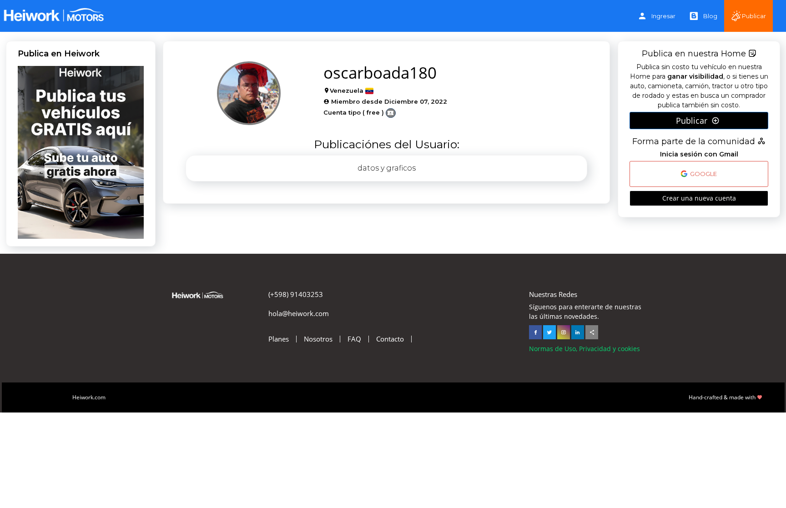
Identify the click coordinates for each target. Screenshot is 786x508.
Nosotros (318, 339)
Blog (710, 16)
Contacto (390, 339)
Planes (278, 339)
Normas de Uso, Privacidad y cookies (584, 348)
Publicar (754, 16)
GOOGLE (703, 174)
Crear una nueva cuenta (699, 198)
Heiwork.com (89, 397)
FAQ (354, 339)
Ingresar (663, 16)
